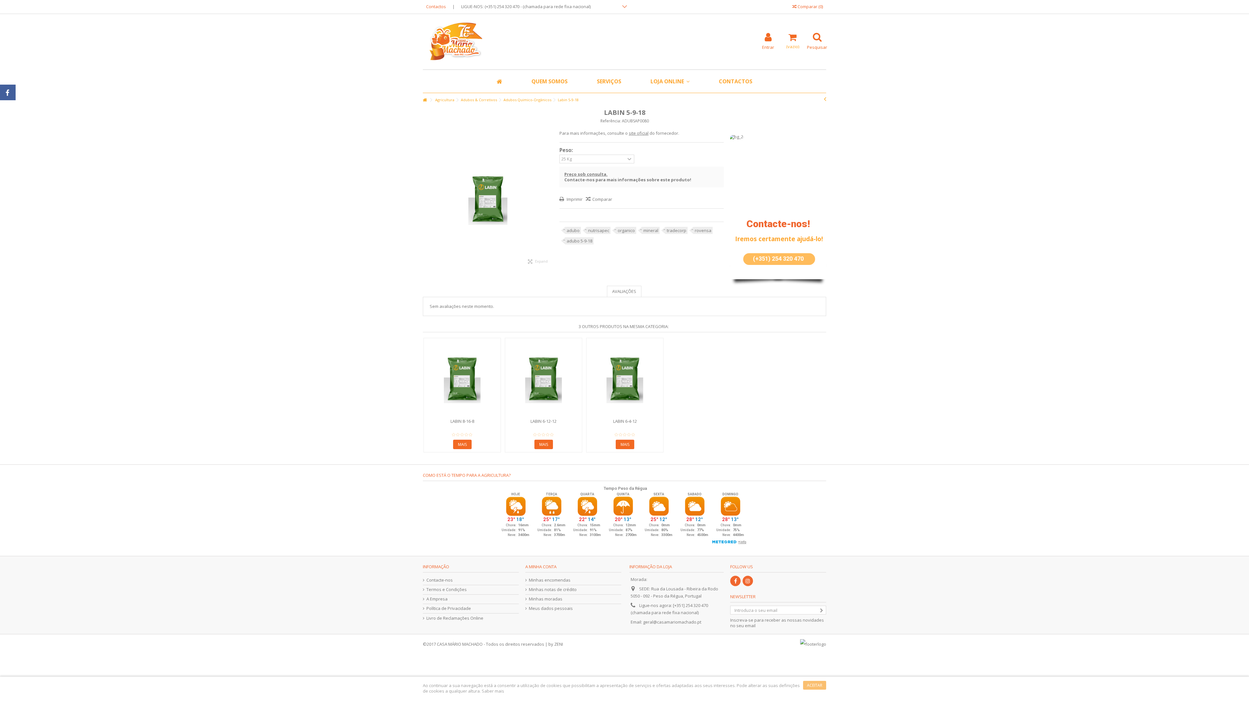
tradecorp (676, 230)
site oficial (639, 133)
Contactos (436, 6)
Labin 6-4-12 (625, 421)
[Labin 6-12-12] (543, 379)
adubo (573, 230)
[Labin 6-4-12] (624, 379)
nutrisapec (598, 230)
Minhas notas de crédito (553, 589)
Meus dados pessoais (551, 608)
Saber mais (493, 691)
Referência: (610, 121)
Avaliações (624, 291)
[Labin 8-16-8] (462, 379)
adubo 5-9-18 (579, 241)
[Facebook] (735, 581)
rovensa (703, 230)
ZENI (558, 644)
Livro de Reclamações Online (454, 618)
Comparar (602, 199)
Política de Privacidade (448, 608)
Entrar (768, 46)
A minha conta (541, 567)
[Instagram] (748, 581)
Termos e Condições (446, 589)
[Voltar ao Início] (425, 100)
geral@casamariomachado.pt (672, 622)
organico (626, 230)
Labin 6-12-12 (543, 421)
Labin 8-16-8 (462, 421)
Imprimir (574, 199)
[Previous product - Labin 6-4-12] (825, 99)
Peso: (566, 150)
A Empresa (437, 599)
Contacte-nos (439, 580)
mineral (650, 230)
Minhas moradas (545, 599)
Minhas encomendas (550, 580)
